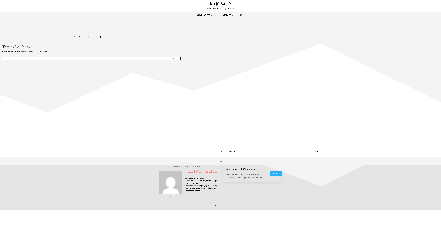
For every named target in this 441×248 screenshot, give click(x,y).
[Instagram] (165, 197)
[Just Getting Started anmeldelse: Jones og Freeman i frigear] (313, 81)
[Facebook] (160, 197)
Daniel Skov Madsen (200, 171)
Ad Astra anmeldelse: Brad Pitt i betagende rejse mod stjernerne (228, 148)
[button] (241, 15)
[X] (171, 197)
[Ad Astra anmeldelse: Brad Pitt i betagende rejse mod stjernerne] (228, 81)
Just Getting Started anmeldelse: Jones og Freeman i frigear (313, 148)
